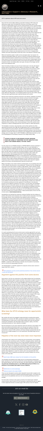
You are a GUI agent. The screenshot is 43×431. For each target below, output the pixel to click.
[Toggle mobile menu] (40, 5)
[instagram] (23, 404)
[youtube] (27, 404)
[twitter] (16, 404)
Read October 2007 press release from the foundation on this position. (20, 357)
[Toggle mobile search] (38, 5)
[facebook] (20, 404)
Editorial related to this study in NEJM (12, 371)
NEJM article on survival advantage (12, 368)
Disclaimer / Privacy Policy (24, 428)
